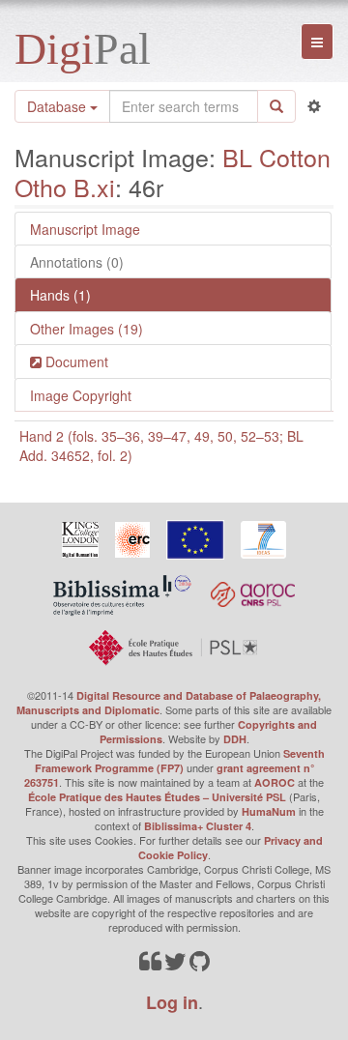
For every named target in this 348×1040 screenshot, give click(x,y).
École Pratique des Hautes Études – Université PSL (157, 797)
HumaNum (269, 811)
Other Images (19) (86, 328)
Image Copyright (80, 395)
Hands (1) (60, 294)
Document (75, 361)
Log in (172, 1002)
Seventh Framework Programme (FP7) (180, 760)
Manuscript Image (85, 229)
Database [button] (58, 106)
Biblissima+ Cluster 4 (197, 826)
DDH (234, 739)
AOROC (274, 782)
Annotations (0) (77, 262)
